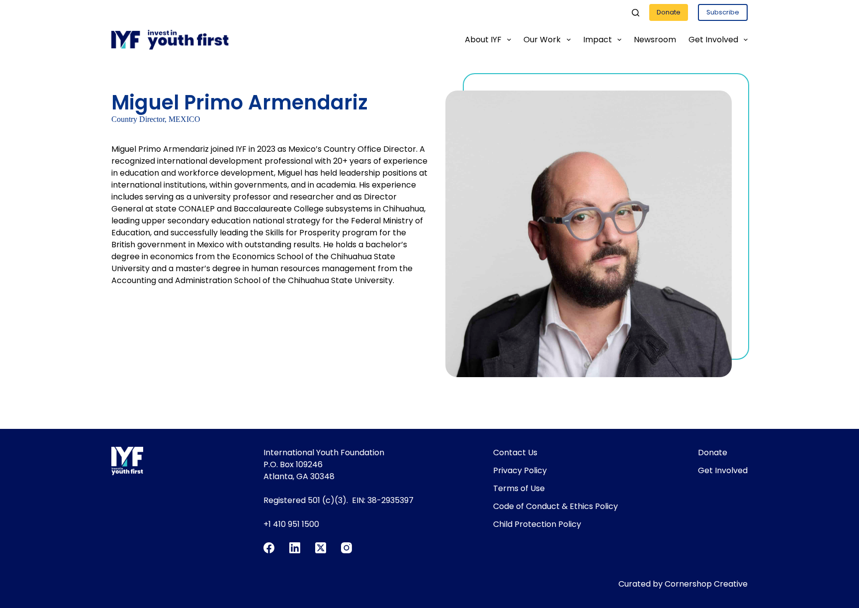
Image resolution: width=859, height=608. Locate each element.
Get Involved (713, 39)
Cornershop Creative (706, 584)
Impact (597, 39)
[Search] (635, 12)
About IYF (483, 39)
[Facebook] (268, 547)
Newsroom (655, 39)
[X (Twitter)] (320, 547)
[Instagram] (346, 547)
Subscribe (722, 12)
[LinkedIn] (294, 547)
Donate (669, 12)
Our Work (542, 39)
